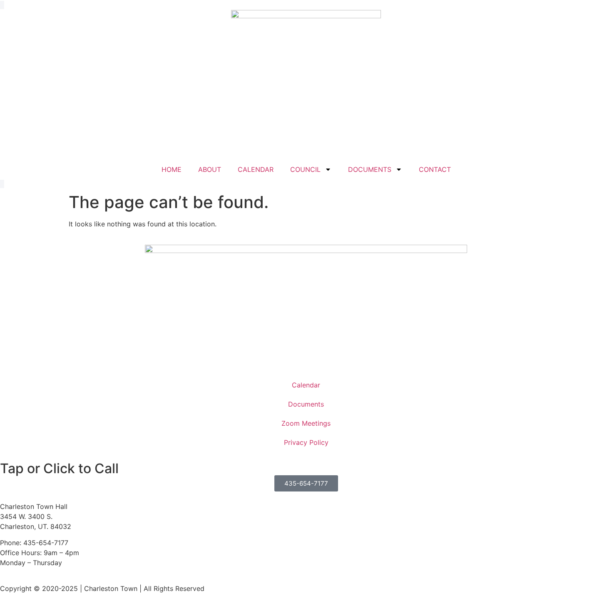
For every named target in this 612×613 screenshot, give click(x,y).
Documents (306, 404)
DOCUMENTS (369, 169)
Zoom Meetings (306, 423)
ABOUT (209, 169)
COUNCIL (305, 169)
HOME (172, 169)
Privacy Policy (306, 442)
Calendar (306, 385)
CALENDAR (256, 169)
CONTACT (435, 169)
